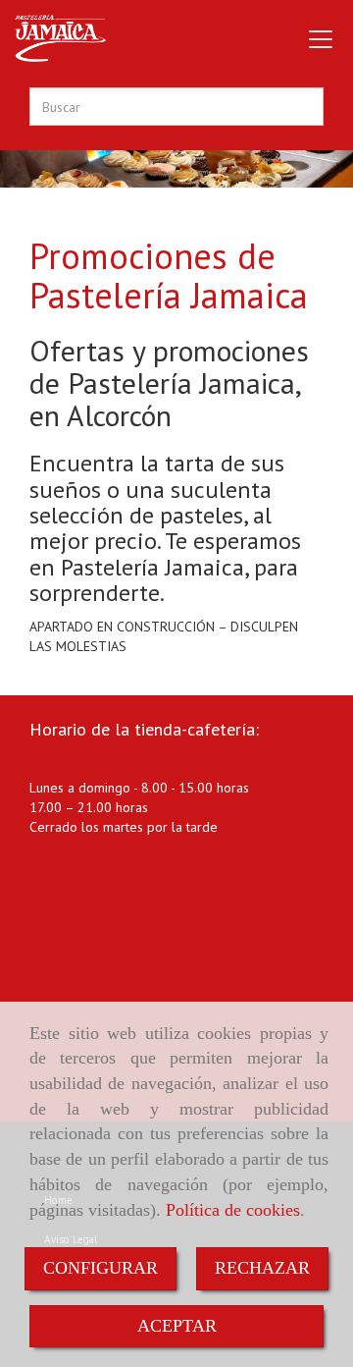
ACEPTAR (177, 1326)
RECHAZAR (262, 1268)
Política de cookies (233, 1210)
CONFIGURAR (100, 1268)
